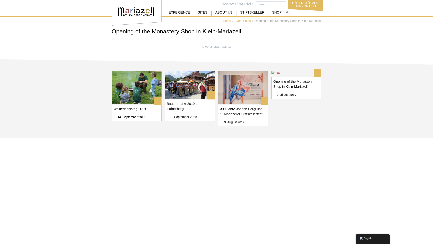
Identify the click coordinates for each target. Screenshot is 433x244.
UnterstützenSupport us (305, 4)
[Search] (282, 4)
